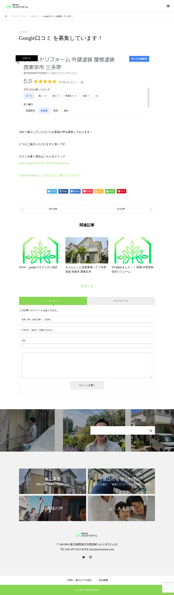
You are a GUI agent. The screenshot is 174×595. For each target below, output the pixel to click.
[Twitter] (83, 557)
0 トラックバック (121, 301)
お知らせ (27, 58)
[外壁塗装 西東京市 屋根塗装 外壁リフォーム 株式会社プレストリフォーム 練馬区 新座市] (18, 6)
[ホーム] (6, 16)
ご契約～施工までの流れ (79, 580)
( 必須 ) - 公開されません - (38, 330)
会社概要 (103, 580)
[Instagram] (90, 557)
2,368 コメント (53, 301)
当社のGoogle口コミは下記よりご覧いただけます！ (50, 175)
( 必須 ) (36, 320)
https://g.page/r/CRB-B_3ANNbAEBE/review (44, 163)
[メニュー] (168, 6)
